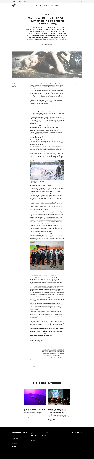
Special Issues (37, 5)
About (25, 1)
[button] (14, 1)
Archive (44, 438)
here (31, 98)
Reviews (51, 5)
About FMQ (45, 433)
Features (45, 5)
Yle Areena (41, 92)
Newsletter (20, 1)
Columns (57, 5)
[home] (14, 5)
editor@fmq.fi (14, 443)
